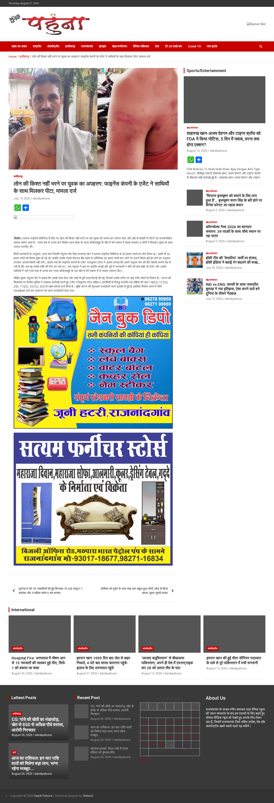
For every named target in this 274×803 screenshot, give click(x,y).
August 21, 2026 (87, 673)
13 (170, 729)
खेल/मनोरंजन (119, 46)
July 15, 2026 (214, 298)
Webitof (88, 796)
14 (178, 729)
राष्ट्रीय (37, 46)
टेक (157, 46)
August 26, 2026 (22, 673)
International (23, 609)
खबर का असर (19, 46)
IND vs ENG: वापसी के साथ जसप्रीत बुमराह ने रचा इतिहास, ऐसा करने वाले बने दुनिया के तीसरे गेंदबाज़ (233, 289)
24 (144, 744)
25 (152, 744)
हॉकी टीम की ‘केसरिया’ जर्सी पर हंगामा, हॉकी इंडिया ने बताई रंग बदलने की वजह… (233, 260)
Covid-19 (194, 46)
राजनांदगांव (87, 46)
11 (152, 729)
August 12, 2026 (216, 668)
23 (195, 737)
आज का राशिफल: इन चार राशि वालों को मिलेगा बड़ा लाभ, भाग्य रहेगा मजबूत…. (35, 763)
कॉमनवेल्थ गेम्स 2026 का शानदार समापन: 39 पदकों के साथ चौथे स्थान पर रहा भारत (233, 231)
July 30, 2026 (214, 267)
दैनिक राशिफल (141, 46)
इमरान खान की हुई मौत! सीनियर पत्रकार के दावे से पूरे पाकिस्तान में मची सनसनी (233, 660)
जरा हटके (212, 46)
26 (161, 744)
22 (186, 737)
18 (152, 737)
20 (170, 737)
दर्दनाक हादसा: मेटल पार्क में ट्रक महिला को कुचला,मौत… (109, 750)
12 (161, 729)
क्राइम (102, 46)
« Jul (143, 761)
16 (195, 729)
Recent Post (88, 697)
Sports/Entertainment (206, 70)
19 (161, 737)
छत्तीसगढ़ (70, 46)
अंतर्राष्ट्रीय (53, 46)
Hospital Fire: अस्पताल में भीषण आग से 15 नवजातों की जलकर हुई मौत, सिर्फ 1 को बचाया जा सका (38, 663)
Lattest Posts (23, 697)
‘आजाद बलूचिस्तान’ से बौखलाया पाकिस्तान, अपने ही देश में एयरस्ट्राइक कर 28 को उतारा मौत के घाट (167, 663)
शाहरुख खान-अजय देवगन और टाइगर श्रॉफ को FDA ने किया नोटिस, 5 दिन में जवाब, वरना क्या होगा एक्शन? (224, 139)
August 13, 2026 (151, 673)
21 (178, 737)
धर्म (14, 752)
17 (144, 737)
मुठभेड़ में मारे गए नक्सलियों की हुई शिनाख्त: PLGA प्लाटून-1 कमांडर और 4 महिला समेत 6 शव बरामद (51, 591)
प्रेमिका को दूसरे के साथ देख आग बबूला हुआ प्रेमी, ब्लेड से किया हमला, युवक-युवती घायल (134, 591)
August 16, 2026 (197, 150)
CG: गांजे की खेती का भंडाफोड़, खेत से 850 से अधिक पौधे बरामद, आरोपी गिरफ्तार (38, 725)
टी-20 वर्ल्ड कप (173, 46)
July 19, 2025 (22, 198)
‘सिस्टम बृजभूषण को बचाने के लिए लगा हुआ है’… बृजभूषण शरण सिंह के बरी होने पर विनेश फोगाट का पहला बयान (234, 200)
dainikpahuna (41, 198)
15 (186, 729)
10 (144, 729)
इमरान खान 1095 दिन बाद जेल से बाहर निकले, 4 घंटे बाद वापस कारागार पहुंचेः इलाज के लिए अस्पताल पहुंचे (103, 663)
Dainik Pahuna (43, 796)
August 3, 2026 (215, 210)
